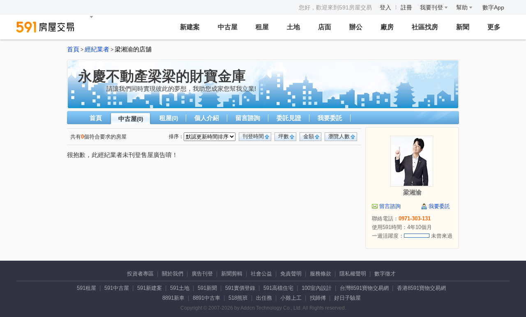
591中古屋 (116, 288)
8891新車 (173, 298)
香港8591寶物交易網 (421, 288)
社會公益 (261, 274)
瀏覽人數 (339, 136)
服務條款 (320, 274)
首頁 (73, 49)
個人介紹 (206, 117)
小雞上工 (291, 298)
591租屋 (86, 288)
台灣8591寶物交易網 (364, 288)
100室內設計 (317, 288)
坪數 (283, 136)
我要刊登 (432, 7)
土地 (293, 26)
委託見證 (289, 117)
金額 (308, 136)
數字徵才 (385, 274)
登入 (385, 7)
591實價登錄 (240, 288)
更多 (494, 26)
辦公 (355, 26)
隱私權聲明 (352, 274)
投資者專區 (140, 274)
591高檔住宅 (278, 288)
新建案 (190, 26)
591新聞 (207, 288)
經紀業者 (97, 49)
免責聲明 (291, 274)
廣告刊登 (202, 274)
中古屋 (228, 26)
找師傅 (318, 298)
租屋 (262, 26)
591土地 (179, 288)
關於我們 (172, 274)
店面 (324, 26)
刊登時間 (253, 136)
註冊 (406, 7)
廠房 (387, 26)
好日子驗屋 (347, 298)
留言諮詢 (247, 117)
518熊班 (238, 298)
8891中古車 (206, 298)
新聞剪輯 (231, 274)
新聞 (462, 26)
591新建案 (149, 288)
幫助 (462, 7)
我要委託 (330, 117)
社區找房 (425, 26)
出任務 (264, 298)
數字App (493, 7)
